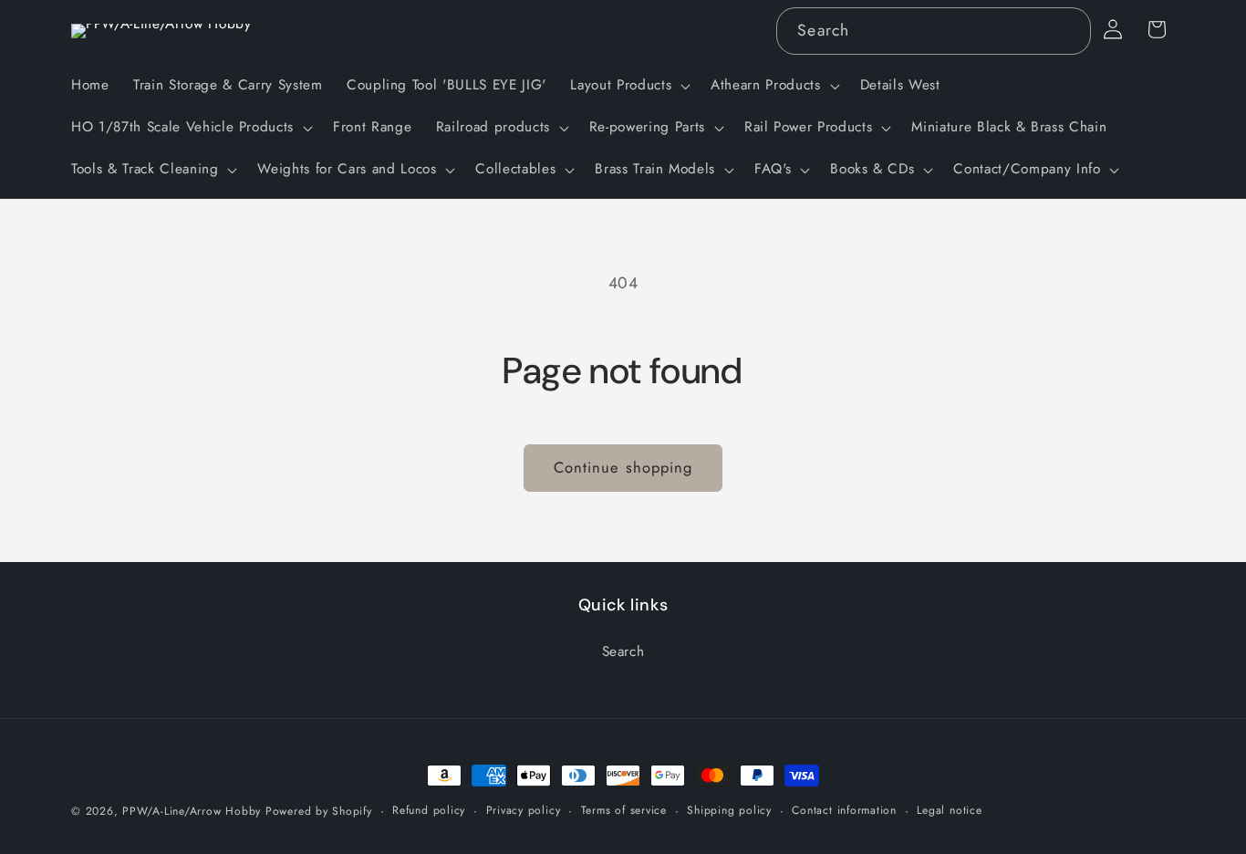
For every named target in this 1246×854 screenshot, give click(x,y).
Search (623, 650)
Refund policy (428, 810)
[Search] (1067, 30)
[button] (628, 86)
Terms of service (624, 810)
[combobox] (933, 31)
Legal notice (949, 810)
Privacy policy (523, 810)
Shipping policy (729, 810)
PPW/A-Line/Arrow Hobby (191, 811)
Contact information (844, 810)
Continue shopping (623, 467)
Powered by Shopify (318, 811)
